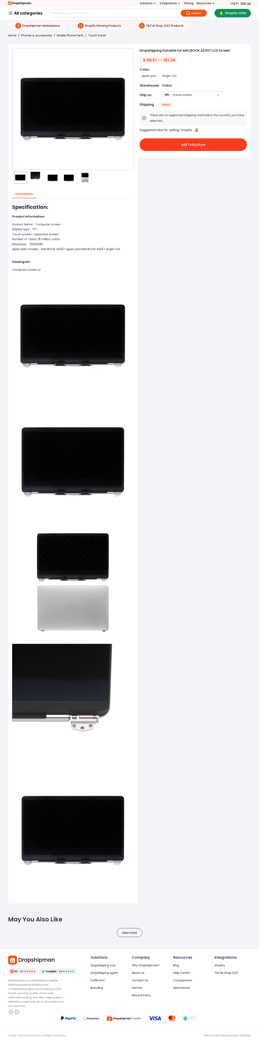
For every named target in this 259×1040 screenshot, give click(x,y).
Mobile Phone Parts (70, 35)
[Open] (218, 95)
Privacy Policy (230, 1035)
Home (12, 35)
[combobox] (186, 95)
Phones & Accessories (36, 35)
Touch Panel (97, 35)
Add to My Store (193, 145)
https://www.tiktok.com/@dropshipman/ (11, 1012)
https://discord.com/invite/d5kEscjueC (17, 1012)
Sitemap (245, 1035)
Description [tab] (24, 194)
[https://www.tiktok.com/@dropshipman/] (10, 1012)
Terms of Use (211, 1035)
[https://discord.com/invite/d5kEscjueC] (16, 1012)
